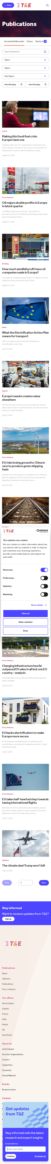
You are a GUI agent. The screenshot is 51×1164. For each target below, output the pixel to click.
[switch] (44, 578)
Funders (6, 1059)
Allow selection (25, 622)
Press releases (9, 989)
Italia (4, 1019)
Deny (25, 631)
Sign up (8, 919)
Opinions (6, 978)
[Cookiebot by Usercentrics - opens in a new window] (36, 531)
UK (3, 1029)
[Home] (24, 5)
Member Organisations (12, 1054)
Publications (7, 984)
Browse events (9, 1089)
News (4, 973)
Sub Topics (9, 76)
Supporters (7, 1065)
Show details (37, 605)
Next (44, 882)
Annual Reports (9, 1075)
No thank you (40, 1156)
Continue (11, 1156)
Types (7, 60)
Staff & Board (8, 1049)
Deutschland (8, 1003)
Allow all (26, 613)
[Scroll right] (45, 41)
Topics (7, 68)
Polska (5, 1024)
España (5, 1008)
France (30, 41)
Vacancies (6, 1070)
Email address (11, 1143)
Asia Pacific (7, 1035)
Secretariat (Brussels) (14, 41)
